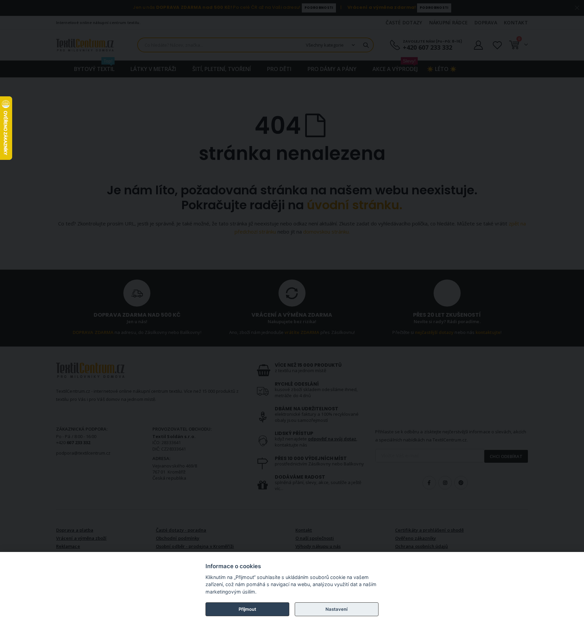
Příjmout (247, 609)
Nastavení (336, 609)
